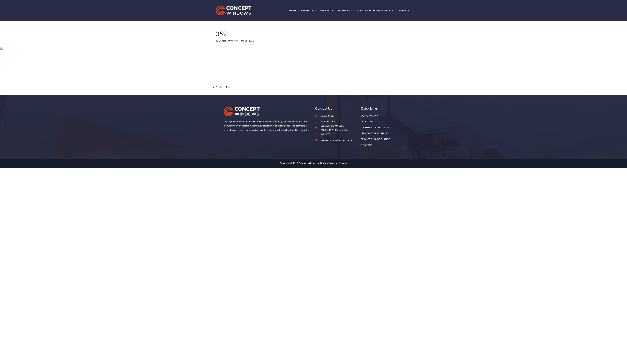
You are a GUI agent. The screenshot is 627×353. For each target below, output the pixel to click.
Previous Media (222, 87)
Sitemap (343, 163)
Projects (344, 10)
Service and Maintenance (373, 10)
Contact (403, 10)
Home (293, 10)
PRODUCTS (326, 10)
